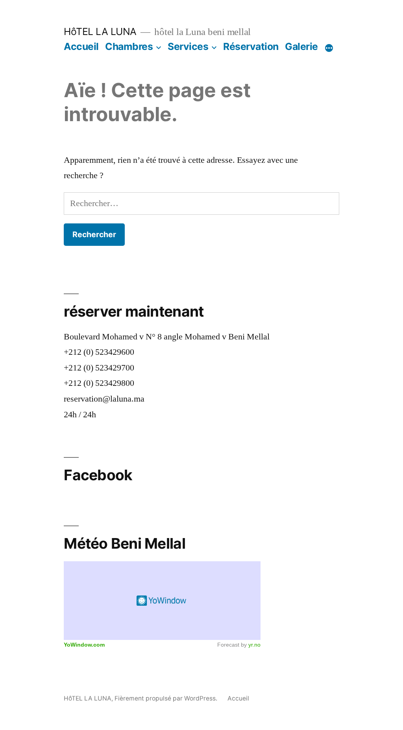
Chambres (129, 46)
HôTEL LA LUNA (100, 31)
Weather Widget (162, 600)
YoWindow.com (84, 645)
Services (188, 46)
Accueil (81, 46)
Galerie (301, 46)
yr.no (254, 645)
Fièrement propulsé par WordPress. (167, 698)
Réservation (251, 46)
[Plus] (329, 48)
